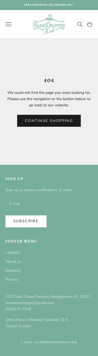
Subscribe (26, 221)
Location (12, 252)
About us (13, 261)
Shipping (12, 270)
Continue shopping (49, 120)
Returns (12, 279)
